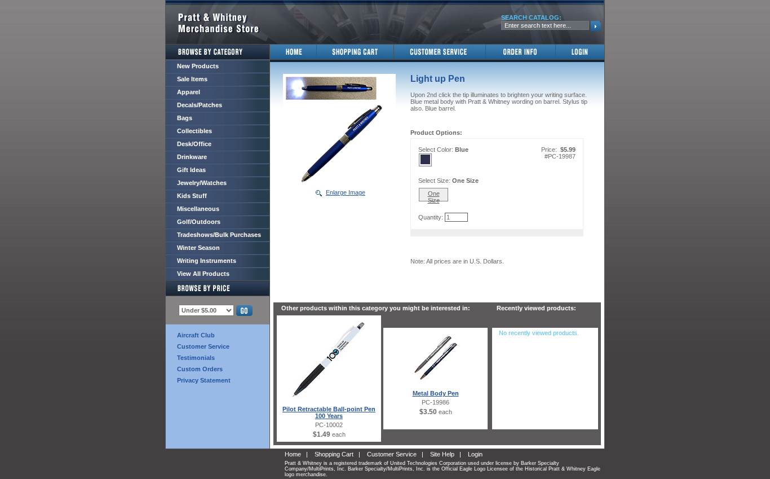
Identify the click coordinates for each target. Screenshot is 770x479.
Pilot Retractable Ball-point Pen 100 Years (328, 412)
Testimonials (196, 357)
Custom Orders (200, 369)
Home (293, 454)
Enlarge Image (345, 192)
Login (475, 454)
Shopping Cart (334, 454)
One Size (434, 195)
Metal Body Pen (436, 393)
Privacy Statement (204, 380)
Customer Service (203, 346)
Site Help (442, 454)
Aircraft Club (196, 335)
